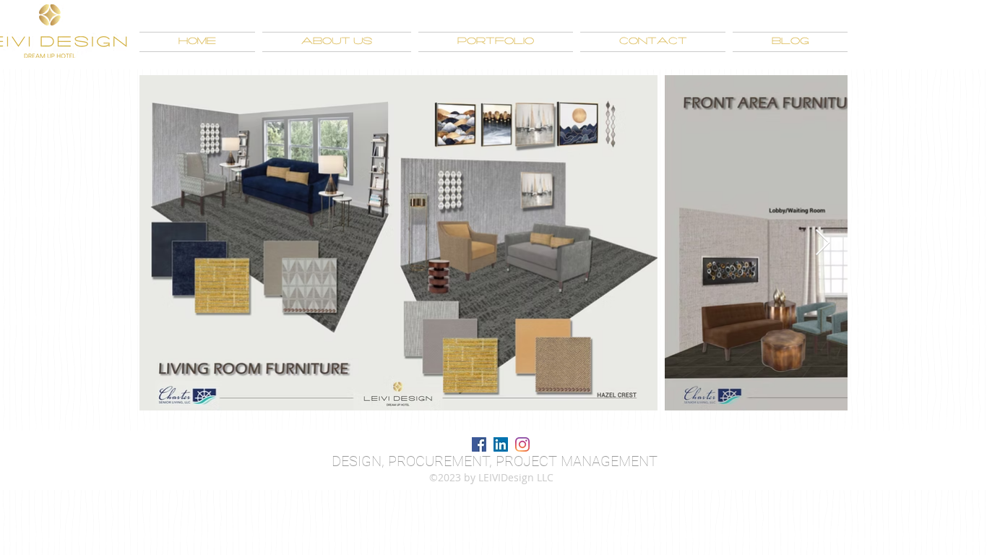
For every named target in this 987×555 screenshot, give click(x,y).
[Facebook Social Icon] (479, 444)
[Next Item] (822, 243)
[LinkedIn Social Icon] (501, 444)
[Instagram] (522, 444)
